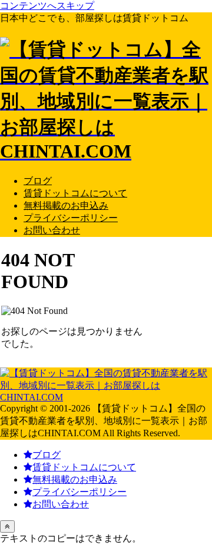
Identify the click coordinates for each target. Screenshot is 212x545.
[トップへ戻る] (7, 526)
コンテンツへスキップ (47, 6)
